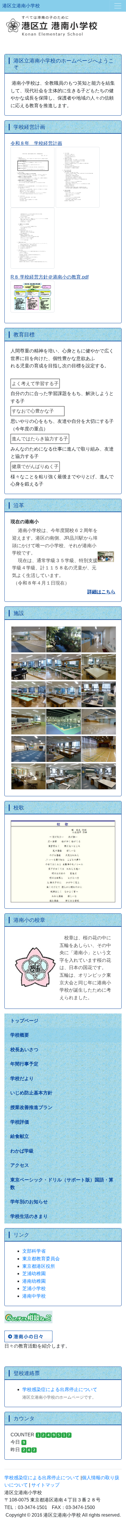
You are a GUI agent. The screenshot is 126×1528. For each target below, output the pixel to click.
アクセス (19, 1165)
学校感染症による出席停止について (59, 1389)
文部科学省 (34, 1251)
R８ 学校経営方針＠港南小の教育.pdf (49, 276)
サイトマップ (45, 1484)
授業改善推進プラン (31, 1107)
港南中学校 (34, 1296)
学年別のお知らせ (29, 1201)
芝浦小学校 (34, 1288)
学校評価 (19, 1122)
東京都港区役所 (38, 1266)
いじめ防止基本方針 (31, 1092)
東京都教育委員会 (41, 1258)
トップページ (24, 1020)
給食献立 (19, 1136)
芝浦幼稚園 (34, 1273)
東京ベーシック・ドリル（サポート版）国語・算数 (61, 1183)
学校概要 (19, 1034)
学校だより (22, 1078)
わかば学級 (22, 1150)
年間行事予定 (24, 1063)
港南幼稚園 (34, 1281)
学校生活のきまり (29, 1216)
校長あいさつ (24, 1049)
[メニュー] (118, 6)
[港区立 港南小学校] (63, 25)
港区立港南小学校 (21, 5)
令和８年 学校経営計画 (36, 143)
